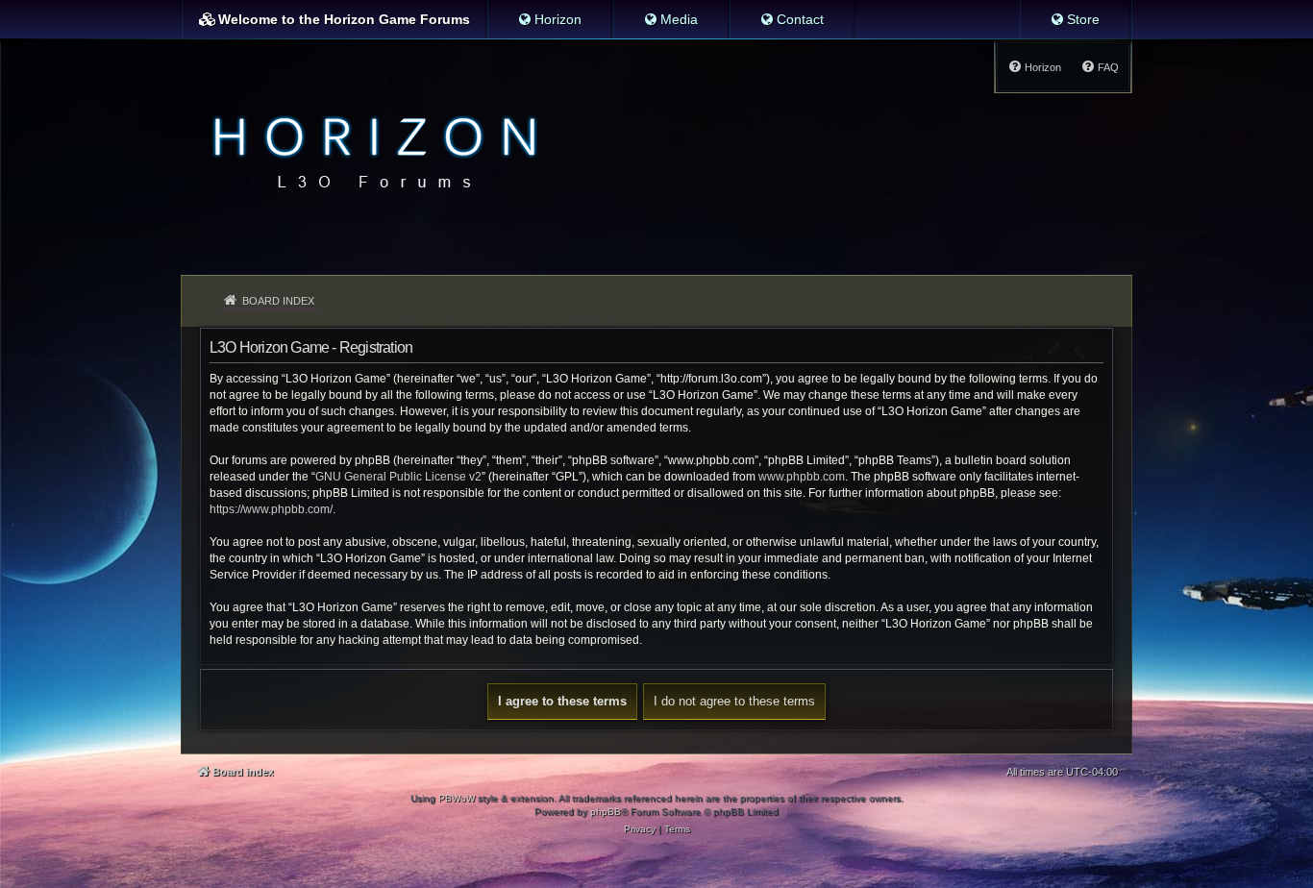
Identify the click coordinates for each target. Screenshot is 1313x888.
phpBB (605, 811)
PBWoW (456, 798)
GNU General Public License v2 (398, 476)
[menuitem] (549, 19)
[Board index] (369, 150)
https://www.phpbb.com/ (271, 509)
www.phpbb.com (801, 476)
